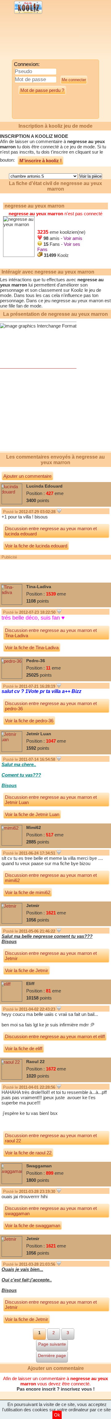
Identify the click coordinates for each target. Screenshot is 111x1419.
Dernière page (52, 1355)
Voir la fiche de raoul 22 (28, 1152)
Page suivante (52, 1344)
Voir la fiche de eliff (23, 1048)
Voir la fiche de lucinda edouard (36, 545)
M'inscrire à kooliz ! (40, 160)
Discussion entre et (51, 531)
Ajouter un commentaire (27, 476)
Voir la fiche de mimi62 (27, 892)
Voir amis (73, 238)
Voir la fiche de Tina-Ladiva (32, 647)
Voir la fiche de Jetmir (26, 970)
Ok (57, 1414)
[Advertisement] (51, 39)
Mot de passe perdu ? (42, 90)
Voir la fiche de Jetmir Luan (32, 814)
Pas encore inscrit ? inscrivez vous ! (56, 1389)
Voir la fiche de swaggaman (32, 1225)
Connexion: (27, 64)
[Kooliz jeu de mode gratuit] (28, 13)
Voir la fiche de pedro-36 (29, 720)
